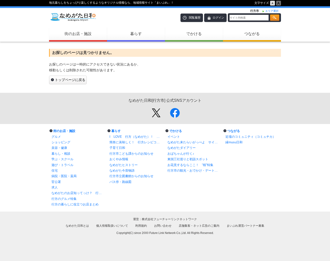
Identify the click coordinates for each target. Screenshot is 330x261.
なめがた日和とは (77, 225)
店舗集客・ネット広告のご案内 (199, 225)
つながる (252, 34)
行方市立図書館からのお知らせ (131, 176)
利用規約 (141, 225)
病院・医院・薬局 (64, 176)
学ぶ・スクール (62, 159)
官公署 (56, 182)
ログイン (218, 17)
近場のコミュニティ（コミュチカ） (250, 136)
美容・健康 (59, 148)
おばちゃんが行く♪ (180, 153)
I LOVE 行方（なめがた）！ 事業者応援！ (136, 136)
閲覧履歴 (195, 17)
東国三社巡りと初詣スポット (187, 159)
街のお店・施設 (78, 34)
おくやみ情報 (118, 159)
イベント (173, 136)
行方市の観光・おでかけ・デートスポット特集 (194, 170)
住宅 (54, 170)
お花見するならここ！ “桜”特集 (190, 165)
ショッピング (60, 142)
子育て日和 (117, 148)
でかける (194, 34)
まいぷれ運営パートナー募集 (245, 225)
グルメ (56, 136)
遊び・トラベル (62, 165)
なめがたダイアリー (181, 148)
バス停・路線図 (120, 182)
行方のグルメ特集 (64, 199)
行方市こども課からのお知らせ (131, 153)
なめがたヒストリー (123, 165)
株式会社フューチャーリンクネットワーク (169, 219)
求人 (54, 187)
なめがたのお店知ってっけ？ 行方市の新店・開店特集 (78, 193)
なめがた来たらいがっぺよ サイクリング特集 (194, 142)
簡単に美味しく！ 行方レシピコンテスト (136, 142)
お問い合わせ (163, 225)
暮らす (136, 34)
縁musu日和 (234, 142)
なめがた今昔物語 (122, 170)
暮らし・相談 (60, 153)
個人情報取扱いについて (112, 225)
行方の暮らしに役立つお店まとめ (75, 204)
